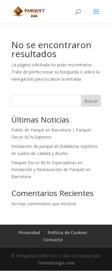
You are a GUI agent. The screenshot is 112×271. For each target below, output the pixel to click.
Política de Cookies (67, 232)
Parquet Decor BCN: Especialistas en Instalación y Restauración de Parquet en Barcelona (50, 170)
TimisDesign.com (56, 263)
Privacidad (29, 232)
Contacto (53, 239)
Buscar (91, 101)
